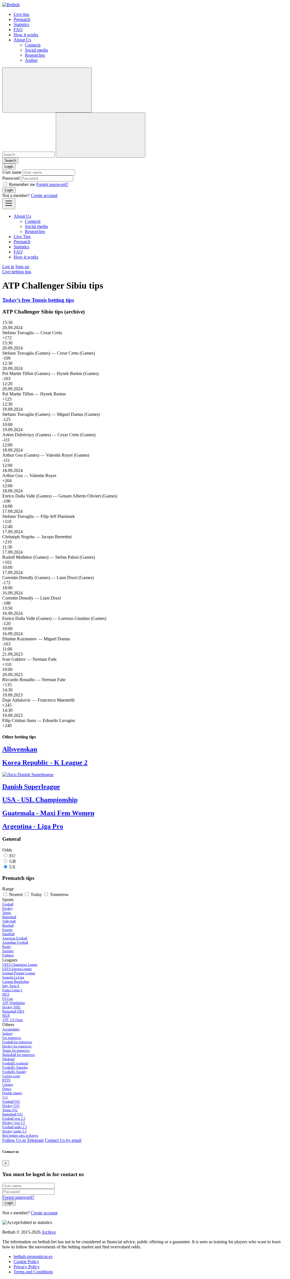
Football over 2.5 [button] (13, 1119)
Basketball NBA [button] (13, 1011)
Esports (7, 930)
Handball (8, 934)
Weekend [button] (8, 1059)
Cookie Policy (26, 1261)
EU (12, 855)
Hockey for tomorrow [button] (17, 1046)
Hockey (7, 908)
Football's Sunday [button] (14, 1072)
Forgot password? (52, 184)
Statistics (21, 24)
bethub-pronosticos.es (33, 1256)
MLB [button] (6, 1016)
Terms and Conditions (33, 1271)
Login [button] (9, 166)
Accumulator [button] (11, 1029)
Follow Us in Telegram (23, 1140)
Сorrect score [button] (11, 1076)
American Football (14, 938)
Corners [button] (7, 1085)
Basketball (9, 917)
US (12, 867)
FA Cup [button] (7, 999)
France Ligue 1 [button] (12, 990)
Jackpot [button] (7, 1034)
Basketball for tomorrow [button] (18, 1055)
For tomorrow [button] (11, 1038)
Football (7, 904)
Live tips (21, 14)
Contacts (32, 45)
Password (11, 178)
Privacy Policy (27, 1266)
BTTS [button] (6, 1080)
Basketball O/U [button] (12, 1114)
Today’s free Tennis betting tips (38, 300)
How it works (26, 34)
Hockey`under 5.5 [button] (14, 1131)
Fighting (8, 955)
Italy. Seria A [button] (11, 986)
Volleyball (9, 921)
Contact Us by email (63, 1140)
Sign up (22, 266)
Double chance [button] (12, 1093)
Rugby (6, 947)
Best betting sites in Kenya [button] (20, 1136)
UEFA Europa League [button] (17, 969)
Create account (44, 195)
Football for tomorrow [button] (17, 1042)
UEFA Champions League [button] (19, 965)
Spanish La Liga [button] (13, 977)
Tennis (6, 913)
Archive (48, 1232)
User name (12, 172)
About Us (22, 39)
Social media (36, 50)
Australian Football (15, 943)
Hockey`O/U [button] (11, 1106)
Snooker (8, 951)
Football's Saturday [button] (15, 1068)
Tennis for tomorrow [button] (16, 1051)
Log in (8, 266)
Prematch (22, 19)
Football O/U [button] (11, 1102)
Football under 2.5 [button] (14, 1127)
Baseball (8, 926)
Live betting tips (16, 271)
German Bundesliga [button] (15, 982)
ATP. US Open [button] (12, 1020)
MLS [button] (5, 994)
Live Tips (22, 236)
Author (31, 60)
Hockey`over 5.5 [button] (13, 1123)
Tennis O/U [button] (10, 1110)
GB (12, 861)
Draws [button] (6, 1089)
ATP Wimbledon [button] (13, 1003)
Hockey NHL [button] (11, 1007)
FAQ (18, 29)
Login (9, 190)
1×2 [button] (5, 1097)
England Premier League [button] (18, 973)
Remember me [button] (22, 184)
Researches (35, 55)
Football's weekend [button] (15, 1063)
